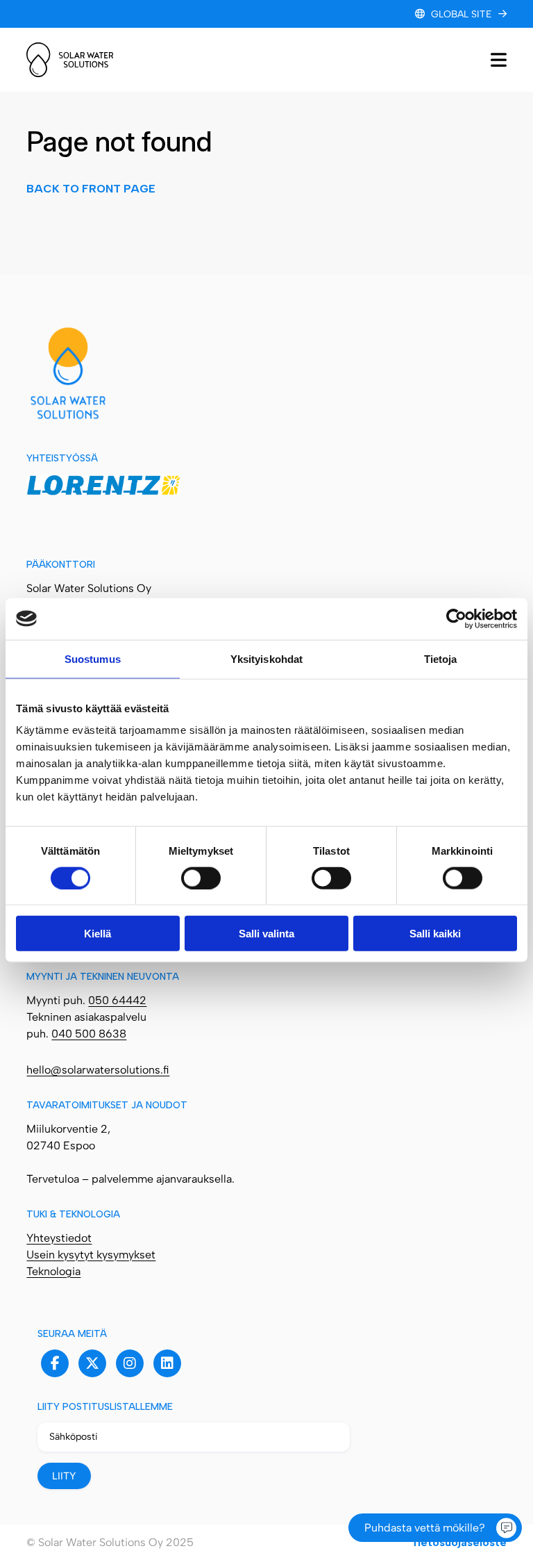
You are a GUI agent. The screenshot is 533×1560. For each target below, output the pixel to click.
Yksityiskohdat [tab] (266, 658)
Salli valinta (266, 933)
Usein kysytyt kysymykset (90, 1254)
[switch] (201, 878)
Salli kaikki (435, 933)
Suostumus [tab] (93, 658)
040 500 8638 (88, 1033)
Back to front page (90, 188)
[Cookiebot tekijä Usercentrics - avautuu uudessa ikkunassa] (456, 618)
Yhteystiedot (59, 1238)
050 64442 (117, 1000)
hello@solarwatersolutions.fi (97, 1069)
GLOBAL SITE (461, 14)
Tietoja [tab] (440, 658)
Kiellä (97, 933)
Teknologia (53, 1271)
